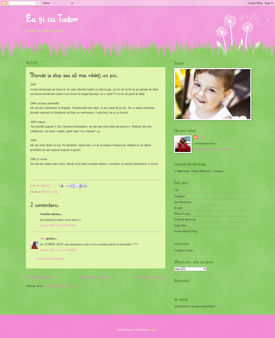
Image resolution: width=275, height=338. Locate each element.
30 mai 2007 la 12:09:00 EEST (58, 225)
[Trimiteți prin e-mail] (69, 186)
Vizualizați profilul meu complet (213, 149)
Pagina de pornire (95, 276)
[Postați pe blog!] (73, 186)
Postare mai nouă (40, 276)
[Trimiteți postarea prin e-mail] (61, 185)
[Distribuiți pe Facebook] (81, 186)
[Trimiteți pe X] (77, 186)
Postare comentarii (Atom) (60, 286)
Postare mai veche (150, 276)
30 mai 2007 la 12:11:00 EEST (58, 250)
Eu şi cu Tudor (52, 18)
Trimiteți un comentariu (50, 258)
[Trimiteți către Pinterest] (85, 186)
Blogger (152, 329)
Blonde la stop (49, 191)
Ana (39, 185)
